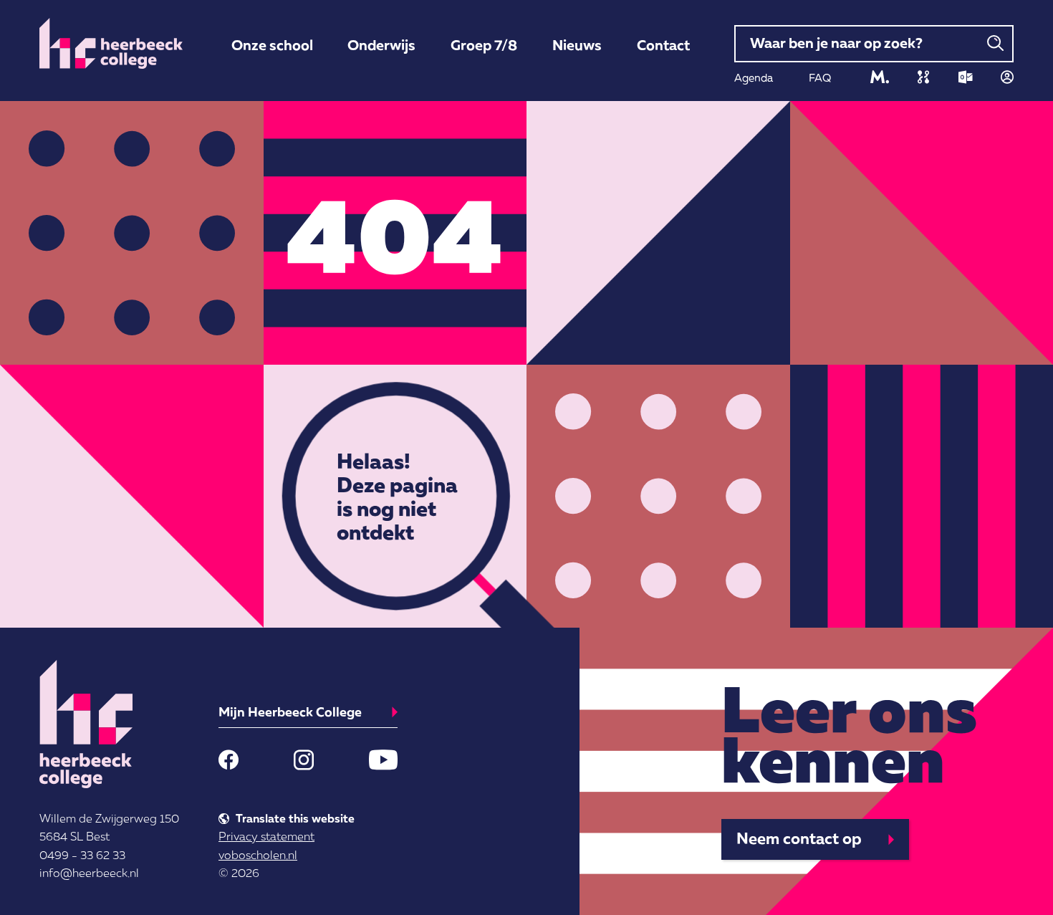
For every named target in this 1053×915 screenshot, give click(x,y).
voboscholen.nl (257, 855)
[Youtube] (383, 759)
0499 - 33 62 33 (82, 855)
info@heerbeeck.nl (89, 873)
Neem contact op (799, 838)
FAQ (820, 77)
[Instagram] (304, 759)
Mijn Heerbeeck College (290, 711)
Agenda (753, 77)
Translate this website (295, 818)
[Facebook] (228, 759)
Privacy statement (266, 836)
